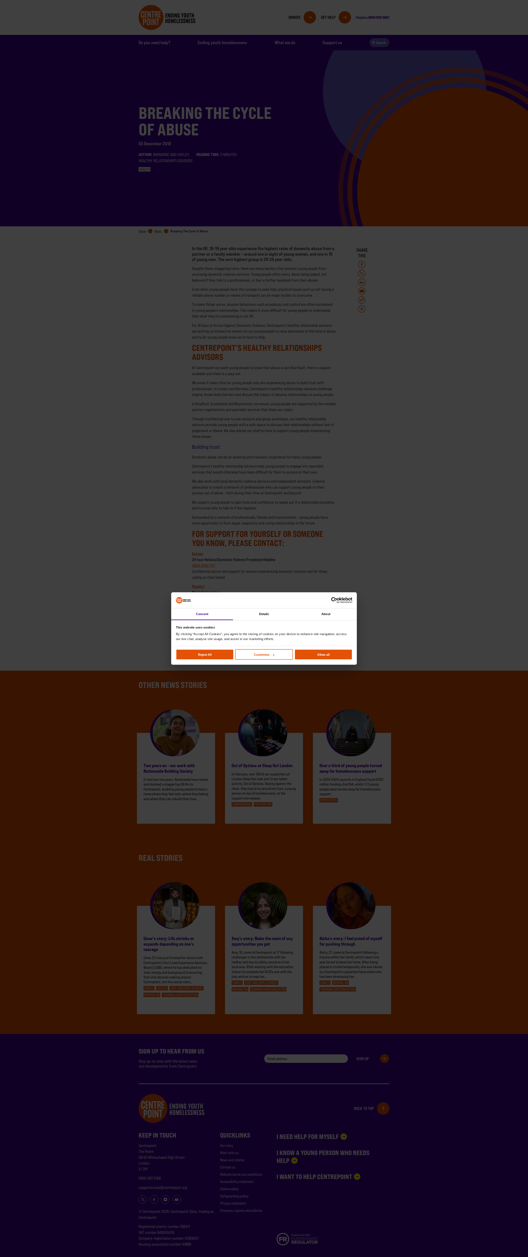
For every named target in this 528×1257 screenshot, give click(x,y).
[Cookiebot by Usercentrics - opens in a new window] (334, 600)
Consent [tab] (202, 614)
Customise (261, 654)
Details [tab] (264, 614)
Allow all (323, 654)
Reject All (205, 654)
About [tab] (325, 614)
